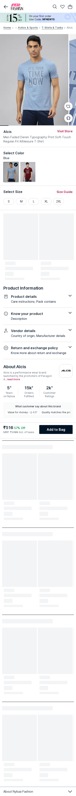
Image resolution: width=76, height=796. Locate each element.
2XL (58, 201)
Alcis (7, 132)
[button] (5, 6)
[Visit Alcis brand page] (65, 370)
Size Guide (65, 192)
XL (46, 201)
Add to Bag (56, 429)
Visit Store (65, 131)
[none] (38, 18)
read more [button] (13, 379)
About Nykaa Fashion (18, 791)
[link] (11, 172)
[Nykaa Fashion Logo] (29, 6)
